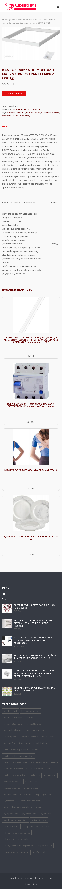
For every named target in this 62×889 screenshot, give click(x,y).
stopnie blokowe (45, 845)
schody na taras (11, 826)
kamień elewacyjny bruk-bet (16, 749)
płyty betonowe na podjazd (16, 820)
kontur (35, 749)
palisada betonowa (12, 781)
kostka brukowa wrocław (14, 775)
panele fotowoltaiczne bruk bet (17, 794)
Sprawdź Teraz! (14, 93)
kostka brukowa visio (40, 768)
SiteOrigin (47, 878)
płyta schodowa (29, 813)
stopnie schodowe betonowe (16, 852)
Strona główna (8, 19)
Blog (4, 598)
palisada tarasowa (12, 788)
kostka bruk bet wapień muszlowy (18, 756)
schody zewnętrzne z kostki (16, 839)
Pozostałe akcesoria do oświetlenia (31, 19)
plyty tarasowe (10, 800)
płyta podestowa (11, 813)
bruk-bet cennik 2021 (30, 711)
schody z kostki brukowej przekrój (18, 845)
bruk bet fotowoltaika (13, 724)
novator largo (50, 775)
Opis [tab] (4, 126)
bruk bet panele (11, 736)
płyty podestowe (39, 820)
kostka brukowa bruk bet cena (44, 762)
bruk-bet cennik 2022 (13, 717)
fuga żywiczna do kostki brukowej (34, 743)
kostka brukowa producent (15, 768)
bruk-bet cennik (10, 711)
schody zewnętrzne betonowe (17, 833)
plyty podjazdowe (43, 794)
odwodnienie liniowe (50, 112)
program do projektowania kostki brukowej (22, 807)
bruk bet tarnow (49, 736)
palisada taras (31, 781)
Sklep (4, 594)
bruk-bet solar (32, 717)
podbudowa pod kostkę (31, 800)
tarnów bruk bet (40, 852)
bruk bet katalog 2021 (16, 112)
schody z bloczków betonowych (36, 826)
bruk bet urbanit (33, 112)
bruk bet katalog (34, 724)
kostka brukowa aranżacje (15, 762)
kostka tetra (35, 775)
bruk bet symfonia (30, 736)
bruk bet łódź (9, 743)
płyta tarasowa (47, 813)
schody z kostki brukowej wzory (16, 115)
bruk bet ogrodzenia (35, 730)
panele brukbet (31, 788)
